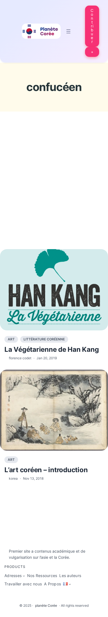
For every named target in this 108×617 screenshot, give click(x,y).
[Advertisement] (54, 190)
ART (11, 339)
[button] (92, 26)
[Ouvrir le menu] (68, 31)
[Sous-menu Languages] (70, 584)
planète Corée (46, 605)
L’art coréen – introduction (46, 470)
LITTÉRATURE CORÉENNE (44, 339)
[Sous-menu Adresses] (24, 576)
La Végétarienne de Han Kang (51, 349)
